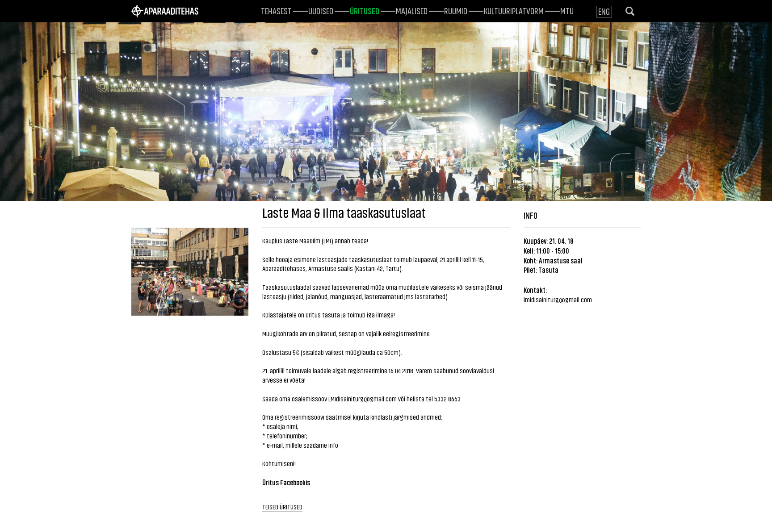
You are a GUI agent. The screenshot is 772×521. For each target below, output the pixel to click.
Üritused (364, 10)
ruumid (455, 10)
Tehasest (276, 10)
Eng (604, 11)
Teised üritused (282, 506)
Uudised (320, 10)
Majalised (412, 10)
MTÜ (567, 10)
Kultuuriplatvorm (514, 10)
